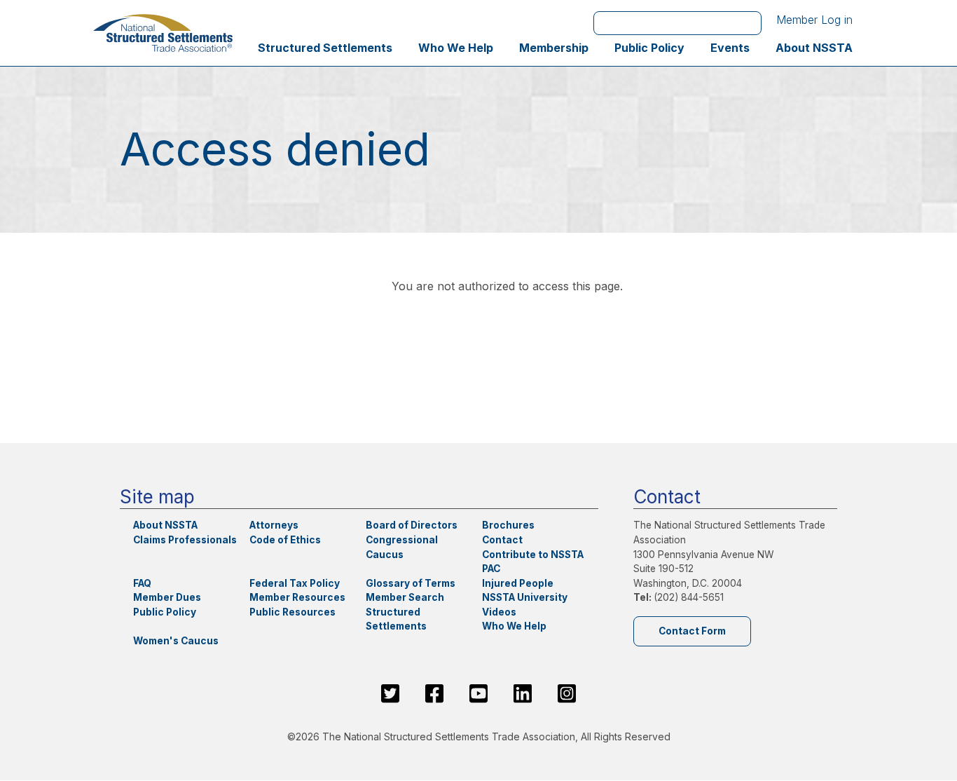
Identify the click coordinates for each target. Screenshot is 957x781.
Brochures (508, 525)
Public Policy (649, 48)
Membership (553, 48)
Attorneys (273, 525)
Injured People (517, 583)
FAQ (142, 583)
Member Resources (297, 597)
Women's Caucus (176, 640)
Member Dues (167, 597)
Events (730, 48)
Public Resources (292, 612)
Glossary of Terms (410, 583)
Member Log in (814, 20)
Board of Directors (411, 525)
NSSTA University (524, 597)
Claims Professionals (185, 539)
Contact (502, 539)
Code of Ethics (285, 539)
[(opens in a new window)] (390, 693)
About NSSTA (814, 48)
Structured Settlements (325, 48)
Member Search (405, 597)
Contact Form (692, 631)
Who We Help (455, 48)
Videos (499, 612)
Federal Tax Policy (294, 583)
